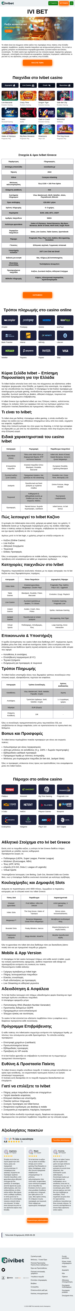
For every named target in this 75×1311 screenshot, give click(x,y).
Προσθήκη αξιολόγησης (61, 1140)
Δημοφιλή (8, 85)
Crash (45, 85)
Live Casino (26, 85)
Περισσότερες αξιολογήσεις (37, 1220)
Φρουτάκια (63, 85)
